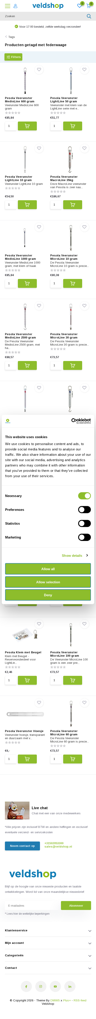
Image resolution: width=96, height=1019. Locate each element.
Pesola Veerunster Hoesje (24, 731)
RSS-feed (80, 1000)
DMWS (55, 1000)
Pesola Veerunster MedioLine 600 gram (19, 99)
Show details (72, 555)
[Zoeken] (89, 16)
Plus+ (67, 1000)
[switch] (84, 509)
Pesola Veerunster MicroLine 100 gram (64, 654)
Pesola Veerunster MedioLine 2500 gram (20, 335)
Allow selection (48, 582)
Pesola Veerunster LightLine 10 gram (18, 178)
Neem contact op (22, 846)
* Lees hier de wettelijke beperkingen (27, 913)
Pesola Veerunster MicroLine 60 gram (64, 732)
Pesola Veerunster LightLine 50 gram (64, 99)
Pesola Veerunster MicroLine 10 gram (64, 257)
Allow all (48, 569)
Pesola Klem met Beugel (23, 652)
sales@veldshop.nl (58, 846)
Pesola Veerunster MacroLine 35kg (64, 178)
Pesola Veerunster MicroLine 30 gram (64, 335)
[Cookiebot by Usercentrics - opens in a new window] (71, 421)
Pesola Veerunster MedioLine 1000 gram (20, 257)
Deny (48, 595)
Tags (11, 37)
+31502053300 (53, 843)
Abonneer (76, 905)
